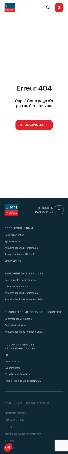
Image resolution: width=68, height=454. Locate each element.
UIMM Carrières (13, 260)
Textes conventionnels (16, 286)
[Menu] (59, 7)
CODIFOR (11, 426)
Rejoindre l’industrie (15, 325)
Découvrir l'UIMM (19, 228)
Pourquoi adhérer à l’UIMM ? (19, 254)
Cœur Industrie (12, 367)
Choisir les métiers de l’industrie (33, 312)
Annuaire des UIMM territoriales (21, 247)
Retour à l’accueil (32, 124)
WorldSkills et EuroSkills (17, 374)
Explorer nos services (24, 273)
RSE (7, 354)
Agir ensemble (12, 241)
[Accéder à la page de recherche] (48, 7)
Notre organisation (14, 234)
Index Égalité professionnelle (23, 433)
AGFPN (9, 440)
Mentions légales (15, 412)
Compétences (12, 361)
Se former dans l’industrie (18, 318)
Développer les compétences (20, 279)
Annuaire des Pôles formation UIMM (23, 299)
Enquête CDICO (14, 419)
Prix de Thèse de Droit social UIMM (23, 380)
